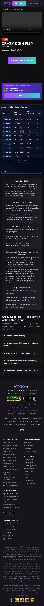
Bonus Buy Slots (8, 524)
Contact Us (32, 414)
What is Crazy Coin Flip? (16, 335)
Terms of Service (12, 393)
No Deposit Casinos (9, 418)
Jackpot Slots (7, 533)
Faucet (33, 408)
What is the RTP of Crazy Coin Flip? (20, 353)
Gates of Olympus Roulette (11, 469)
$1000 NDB (8, 424)
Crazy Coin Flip (7, 452)
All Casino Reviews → (31, 452)
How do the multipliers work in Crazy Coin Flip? (21, 344)
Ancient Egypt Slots (30, 466)
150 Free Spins (23, 421)
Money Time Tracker (9, 483)
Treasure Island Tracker (10, 486)
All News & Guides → (9, 516)
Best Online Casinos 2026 (11, 497)
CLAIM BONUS (22, 96)
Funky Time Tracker (9, 455)
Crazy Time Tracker (9, 443)
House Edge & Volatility (10, 513)
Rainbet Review (29, 446)
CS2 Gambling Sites (20, 424)
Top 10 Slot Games (9, 505)
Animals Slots (28, 480)
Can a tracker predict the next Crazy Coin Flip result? (20, 361)
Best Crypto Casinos (15, 408)
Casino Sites (33, 405)
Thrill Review (28, 449)
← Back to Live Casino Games (13, 9)
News (26, 408)
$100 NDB (34, 421)
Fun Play (9, 405)
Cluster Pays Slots (9, 527)
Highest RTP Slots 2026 (10, 494)
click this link (19, 578)
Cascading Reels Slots (10, 530)
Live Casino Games (32, 411)
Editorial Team (21, 414)
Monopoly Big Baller (9, 449)
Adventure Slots (29, 460)
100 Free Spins (11, 421)
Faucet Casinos (35, 424)
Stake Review (28, 443)
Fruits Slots (27, 477)
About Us (11, 414)
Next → (5, 172)
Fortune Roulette (8, 466)
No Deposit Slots (24, 418)
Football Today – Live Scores (14, 411)
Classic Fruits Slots (30, 472)
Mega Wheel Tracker (9, 458)
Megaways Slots (8, 536)
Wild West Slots (29, 469)
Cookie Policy (33, 393)
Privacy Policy (23, 393)
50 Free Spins (36, 418)
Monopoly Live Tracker (10, 446)
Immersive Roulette (9, 463)
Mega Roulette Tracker (10, 460)
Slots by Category (21, 405)
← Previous (6, 167)
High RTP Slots (7, 539)
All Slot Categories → (30, 483)
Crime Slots (27, 474)
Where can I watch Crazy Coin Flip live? (22, 371)
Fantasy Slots (28, 463)
